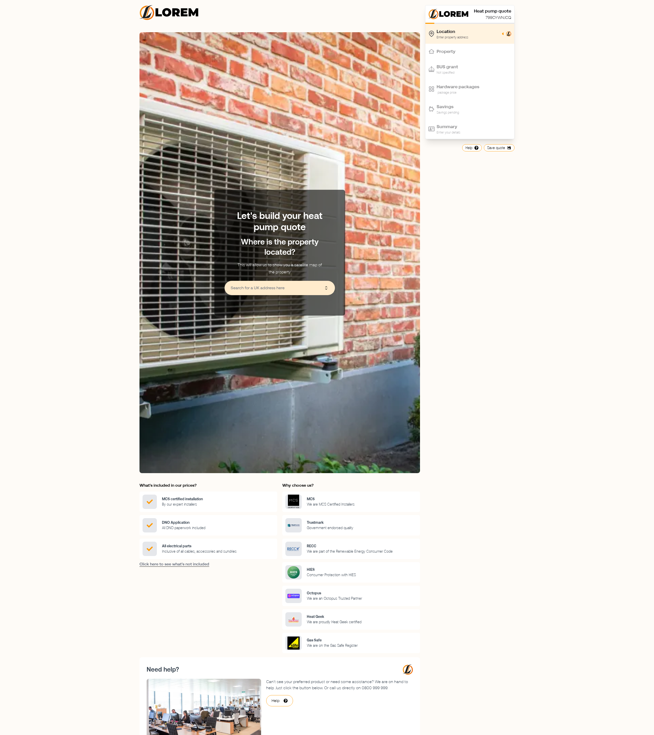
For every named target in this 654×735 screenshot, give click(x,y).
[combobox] (277, 288)
